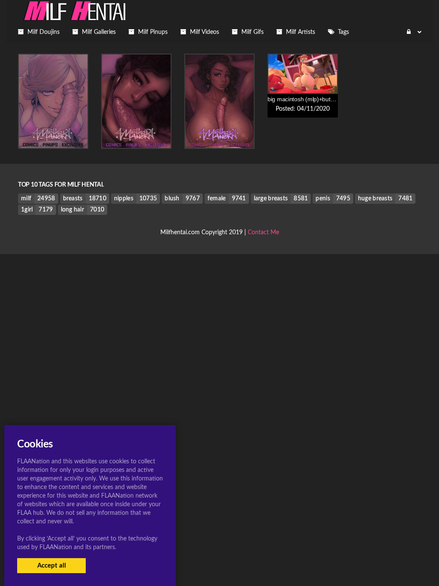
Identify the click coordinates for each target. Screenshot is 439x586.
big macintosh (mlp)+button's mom (313, 99)
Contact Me (263, 233)
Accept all (51, 565)
